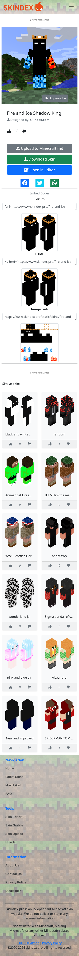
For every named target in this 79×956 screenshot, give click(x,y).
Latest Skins (14, 777)
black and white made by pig (26, 434)
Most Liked (13, 785)
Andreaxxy (59, 556)
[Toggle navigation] (71, 6)
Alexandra (59, 677)
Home (9, 768)
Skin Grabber (15, 825)
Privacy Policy (15, 882)
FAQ (8, 793)
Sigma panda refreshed (62, 616)
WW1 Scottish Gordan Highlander (29, 556)
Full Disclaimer (28, 943)
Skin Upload (14, 833)
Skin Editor (13, 817)
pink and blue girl (19, 677)
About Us (12, 865)
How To (10, 842)
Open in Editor (42, 169)
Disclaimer (13, 890)
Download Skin (41, 159)
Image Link (39, 309)
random (59, 434)
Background (54, 98)
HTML (39, 254)
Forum (40, 199)
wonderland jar (20, 616)
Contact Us (13, 874)
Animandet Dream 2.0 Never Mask (30, 495)
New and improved (20, 738)
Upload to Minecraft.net (41, 148)
